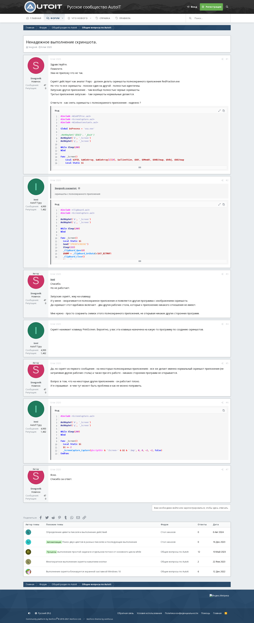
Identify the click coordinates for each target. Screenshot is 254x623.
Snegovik (33, 47)
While (64, 147)
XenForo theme (94, 619)
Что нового (80, 18)
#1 (227, 59)
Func (63, 156)
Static (76, 163)
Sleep (71, 147)
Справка (105, 18)
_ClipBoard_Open (72, 250)
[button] (62, 18)
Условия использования (149, 613)
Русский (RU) (44, 613)
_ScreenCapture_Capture (76, 450)
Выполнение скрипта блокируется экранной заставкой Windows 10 (83, 571)
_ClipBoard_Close (72, 256)
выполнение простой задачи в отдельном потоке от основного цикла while (94, 551)
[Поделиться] (222, 59)
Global (64, 128)
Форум (54, 18)
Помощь (205, 613)
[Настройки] (29, 613)
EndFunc (65, 453)
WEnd (63, 150)
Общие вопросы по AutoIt (175, 551)
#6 (227, 402)
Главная (35, 18)
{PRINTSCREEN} (78, 244)
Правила (124, 18)
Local (68, 160)
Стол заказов (168, 532)
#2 (227, 180)
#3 (227, 274)
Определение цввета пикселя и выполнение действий (76, 532)
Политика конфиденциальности (181, 613)
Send (65, 244)
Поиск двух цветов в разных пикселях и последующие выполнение (92, 541)
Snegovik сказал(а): (66, 188)
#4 (227, 324)
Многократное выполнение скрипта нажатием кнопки (76, 561)
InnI (36, 199)
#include (65, 116)
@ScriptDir (97, 450)
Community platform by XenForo (53, 619)
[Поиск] (227, 7)
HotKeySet (66, 138)
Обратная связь (125, 613)
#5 (227, 363)
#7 (227, 469)
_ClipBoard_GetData (84, 253)
